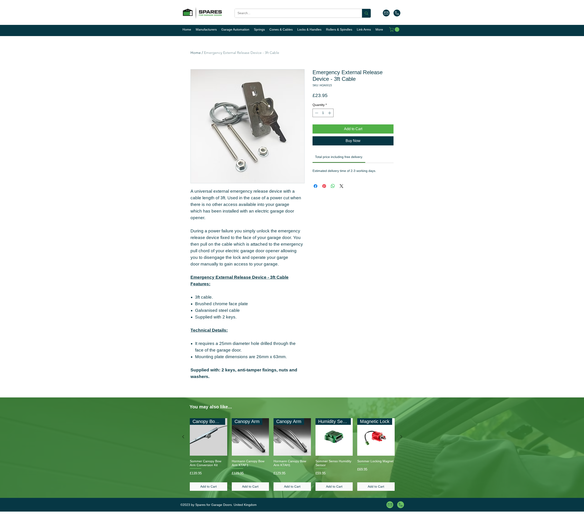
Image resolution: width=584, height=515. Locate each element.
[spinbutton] (323, 113)
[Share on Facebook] (315, 186)
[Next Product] (401, 436)
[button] (394, 29)
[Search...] (366, 13)
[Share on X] (341, 186)
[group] (292, 454)
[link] (339, 157)
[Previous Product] (183, 436)
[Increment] (330, 113)
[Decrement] (316, 113)
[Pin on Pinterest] (324, 186)
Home (195, 52)
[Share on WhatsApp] (333, 186)
